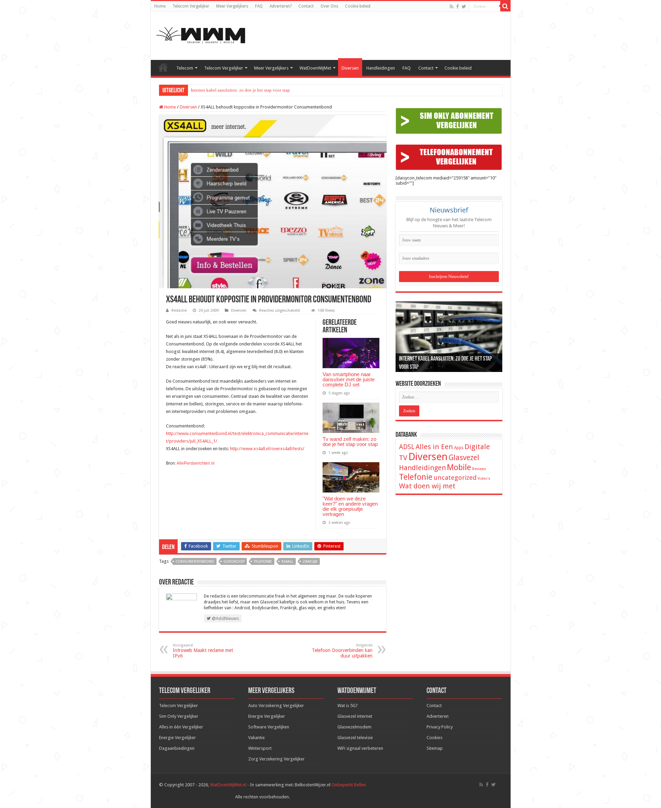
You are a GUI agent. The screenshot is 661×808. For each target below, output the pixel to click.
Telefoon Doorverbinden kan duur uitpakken (342, 651)
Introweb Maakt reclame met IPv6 (203, 651)
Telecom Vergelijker (190, 6)
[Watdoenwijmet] (200, 34)
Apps (458, 447)
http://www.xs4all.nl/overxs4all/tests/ (267, 448)
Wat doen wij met (427, 486)
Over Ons (329, 6)
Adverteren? (281, 6)
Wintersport (260, 748)
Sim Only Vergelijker (178, 716)
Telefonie (263, 561)
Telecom (184, 68)
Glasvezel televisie (355, 737)
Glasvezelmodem (354, 726)
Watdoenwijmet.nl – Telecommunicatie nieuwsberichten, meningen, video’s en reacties (163, 67)
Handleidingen (380, 68)
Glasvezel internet (354, 716)
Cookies (434, 737)
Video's (484, 478)
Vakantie (256, 737)
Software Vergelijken (268, 726)
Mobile (459, 467)
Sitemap (435, 748)
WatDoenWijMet (315, 68)
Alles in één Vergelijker (181, 726)
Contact (306, 6)
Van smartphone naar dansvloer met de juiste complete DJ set (349, 379)
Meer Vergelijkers (232, 6)
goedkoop (233, 561)
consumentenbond (195, 561)
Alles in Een (434, 447)
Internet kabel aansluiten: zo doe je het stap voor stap (240, 90)
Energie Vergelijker (177, 737)
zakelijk (310, 561)
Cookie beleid (357, 6)
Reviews (479, 469)
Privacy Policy (440, 726)
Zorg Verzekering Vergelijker (276, 759)
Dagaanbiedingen (177, 748)
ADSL (407, 447)
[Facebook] (457, 6)
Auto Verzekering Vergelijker (276, 705)
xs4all (287, 561)
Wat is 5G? (347, 705)
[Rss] (451, 6)
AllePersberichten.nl (195, 463)
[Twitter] (464, 6)
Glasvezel (464, 457)
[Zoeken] (505, 6)
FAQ (259, 6)
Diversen (350, 68)
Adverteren (438, 716)
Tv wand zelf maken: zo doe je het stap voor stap (350, 441)
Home (160, 6)
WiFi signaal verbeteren (360, 748)
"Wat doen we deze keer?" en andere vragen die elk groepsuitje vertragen (350, 506)
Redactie (179, 310)
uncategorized (454, 477)
